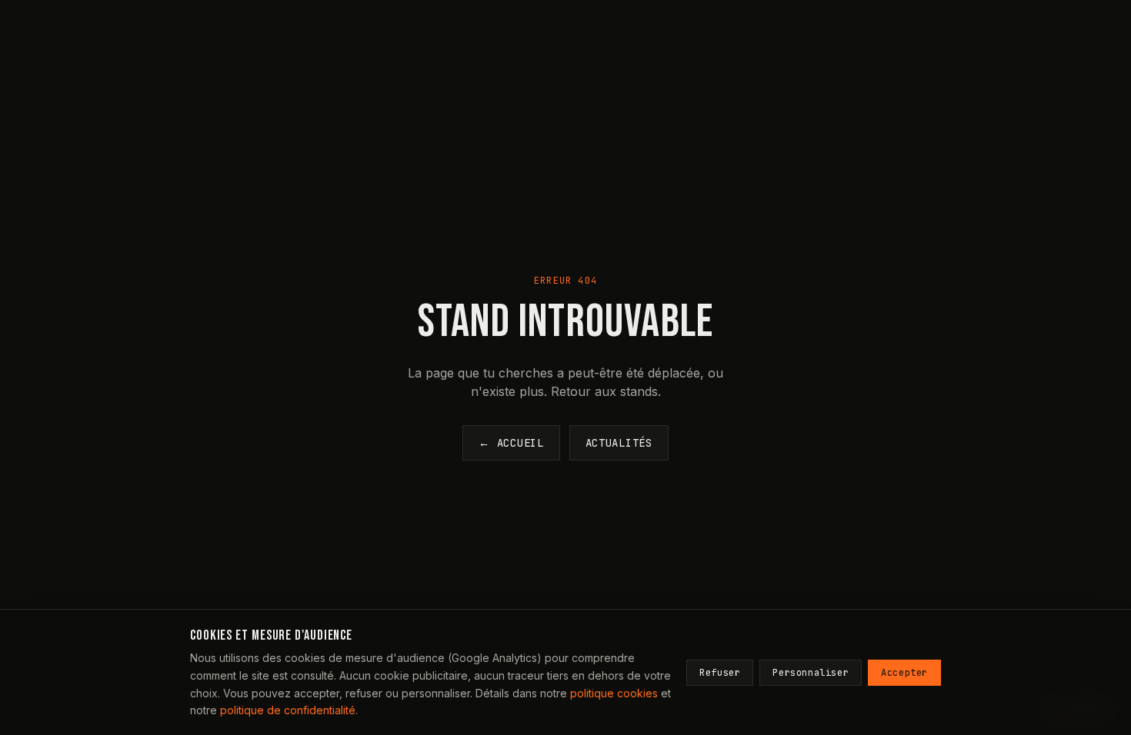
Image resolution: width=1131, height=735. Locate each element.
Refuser (719, 673)
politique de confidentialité (287, 710)
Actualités (619, 443)
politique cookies (614, 693)
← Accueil (511, 443)
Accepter (904, 673)
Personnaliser (810, 673)
